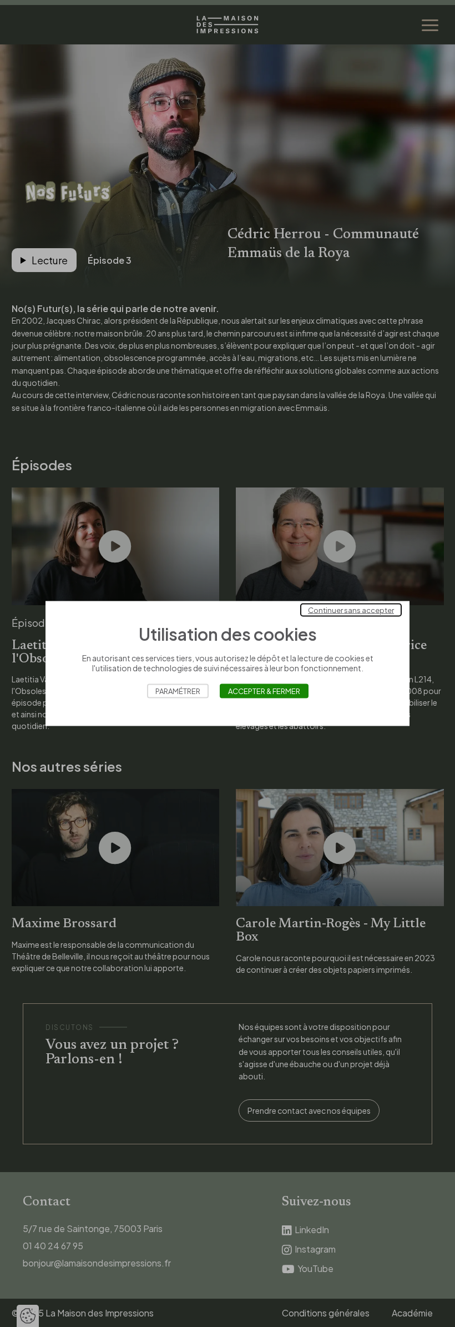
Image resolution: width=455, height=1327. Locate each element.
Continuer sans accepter (351, 610)
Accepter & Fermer (264, 691)
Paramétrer (177, 691)
